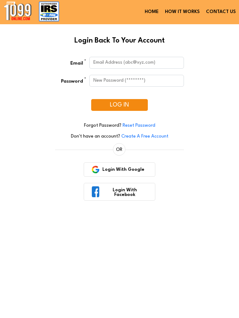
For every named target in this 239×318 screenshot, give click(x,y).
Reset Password (139, 125)
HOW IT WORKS (182, 12)
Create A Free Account (144, 136)
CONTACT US (221, 12)
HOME (152, 12)
